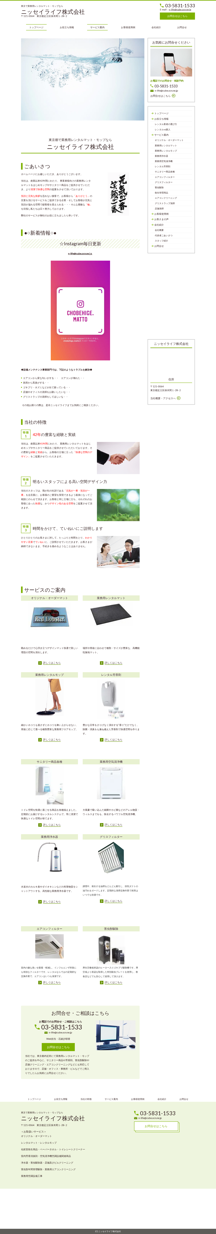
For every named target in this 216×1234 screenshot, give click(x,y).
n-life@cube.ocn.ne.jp (180, 9)
